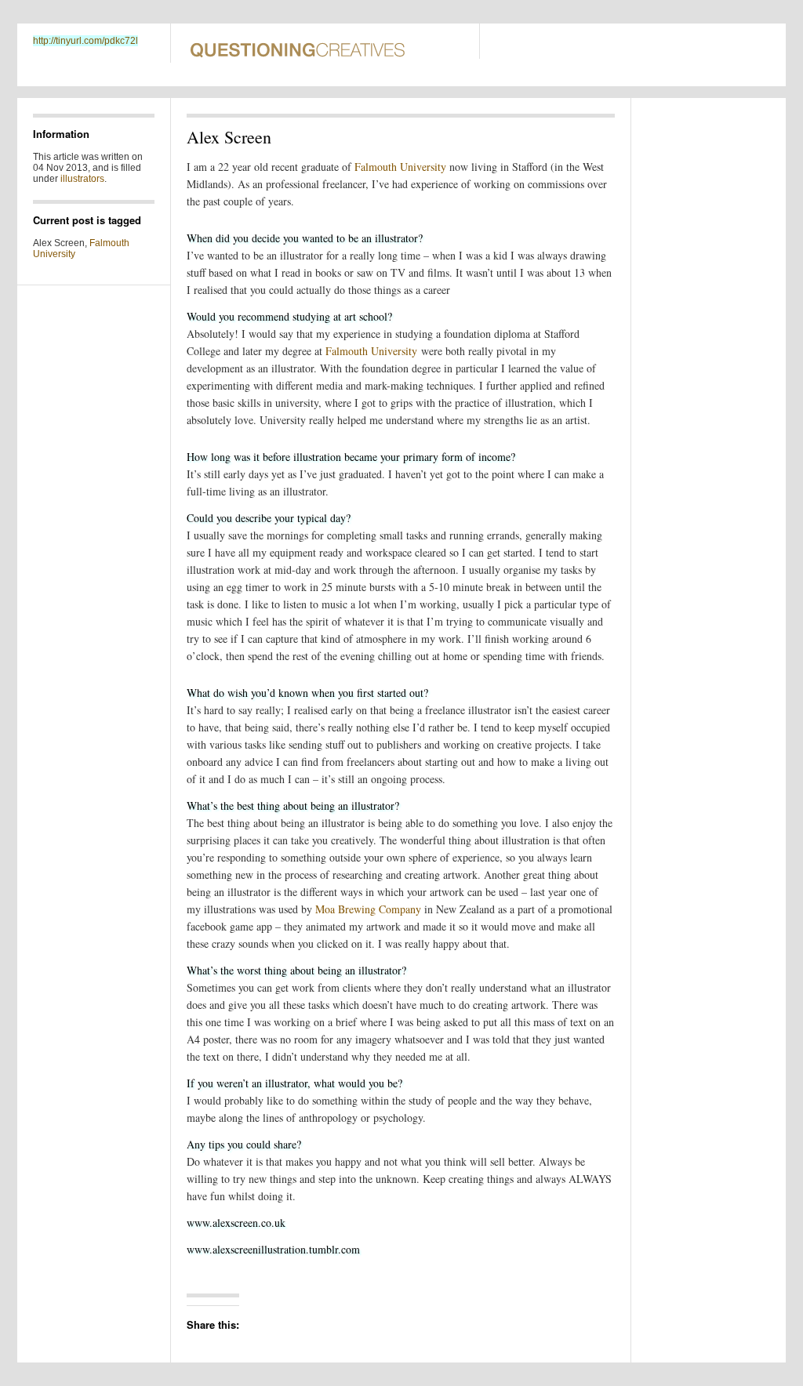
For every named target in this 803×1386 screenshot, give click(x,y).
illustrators (82, 178)
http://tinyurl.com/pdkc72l (85, 40)
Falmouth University (400, 166)
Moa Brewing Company (368, 909)
